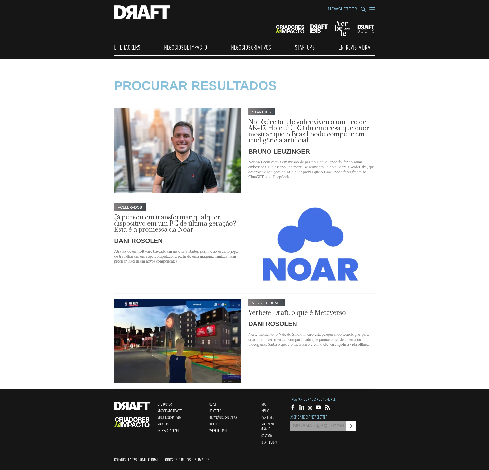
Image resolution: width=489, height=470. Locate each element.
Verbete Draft (218, 430)
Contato (266, 435)
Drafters (215, 410)
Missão (265, 410)
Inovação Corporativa (223, 417)
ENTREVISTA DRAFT (356, 47)
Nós (263, 404)
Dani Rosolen (138, 240)
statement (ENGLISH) (267, 426)
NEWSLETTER (342, 9)
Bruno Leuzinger (279, 151)
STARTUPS (305, 47)
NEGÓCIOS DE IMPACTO (185, 47)
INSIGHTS (214, 424)
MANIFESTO (267, 417)
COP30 (213, 404)
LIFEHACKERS (127, 47)
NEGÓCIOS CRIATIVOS (251, 47)
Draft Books (269, 442)
